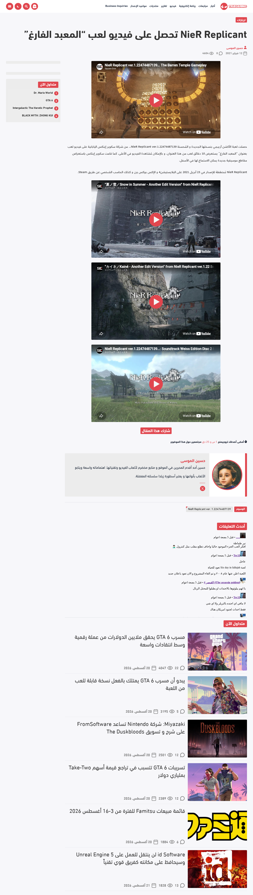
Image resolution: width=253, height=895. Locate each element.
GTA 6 (49, 100)
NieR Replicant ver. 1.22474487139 (209, 509)
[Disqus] (156, 574)
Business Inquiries (116, 6)
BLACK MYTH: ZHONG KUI (37, 115)
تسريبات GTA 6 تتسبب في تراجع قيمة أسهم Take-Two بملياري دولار (127, 771)
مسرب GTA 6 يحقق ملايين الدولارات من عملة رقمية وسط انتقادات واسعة (130, 640)
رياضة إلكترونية (187, 6)
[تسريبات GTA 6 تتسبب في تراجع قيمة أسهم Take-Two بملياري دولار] (217, 782)
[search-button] (26, 6)
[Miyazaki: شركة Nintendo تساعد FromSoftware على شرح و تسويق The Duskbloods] (217, 738)
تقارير (164, 6)
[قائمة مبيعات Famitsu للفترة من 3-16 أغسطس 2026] (217, 825)
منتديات (153, 6)
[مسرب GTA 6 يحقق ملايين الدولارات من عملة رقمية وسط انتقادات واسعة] (217, 652)
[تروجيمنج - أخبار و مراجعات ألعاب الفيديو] (233, 6)
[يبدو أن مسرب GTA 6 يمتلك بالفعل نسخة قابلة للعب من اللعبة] (217, 695)
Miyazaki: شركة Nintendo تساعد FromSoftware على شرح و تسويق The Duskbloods (131, 727)
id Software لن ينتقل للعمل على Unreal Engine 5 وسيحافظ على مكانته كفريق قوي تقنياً (130, 858)
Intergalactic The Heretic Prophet (33, 107)
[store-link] (34, 6)
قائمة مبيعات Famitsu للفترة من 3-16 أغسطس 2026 (127, 810)
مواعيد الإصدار (138, 6)
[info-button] (9, 6)
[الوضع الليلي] (18, 6)
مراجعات (203, 6)
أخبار (212, 6)
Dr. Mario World (43, 92)
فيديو (173, 6)
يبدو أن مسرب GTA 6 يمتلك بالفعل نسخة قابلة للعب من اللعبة (130, 684)
